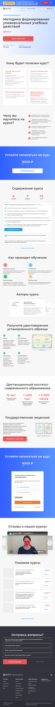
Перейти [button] (46, 574)
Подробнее (45, 2)
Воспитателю (31, 8)
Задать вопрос (40, 661)
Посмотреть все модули (27, 248)
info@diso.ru (44, 679)
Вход (48, 8)
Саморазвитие (31, 691)
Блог (4, 688)
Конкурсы (18, 692)
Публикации (19, 695)
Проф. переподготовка (32, 684)
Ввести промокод (20, 507)
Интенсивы (6, 683)
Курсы (4, 681)
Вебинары (5, 686)
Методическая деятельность (12, 15)
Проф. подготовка (32, 681)
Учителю (22, 8)
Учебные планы (20, 688)
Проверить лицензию (14, 439)
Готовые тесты (19, 690)
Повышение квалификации (32, 688)
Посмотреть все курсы (27, 618)
